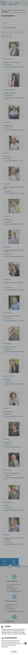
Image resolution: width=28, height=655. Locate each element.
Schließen (14, 651)
